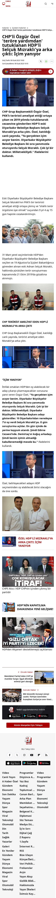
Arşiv (23, 872)
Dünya (6, 802)
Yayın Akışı (26, 876)
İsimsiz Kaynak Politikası (28, 893)
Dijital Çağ (26, 833)
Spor (5, 807)
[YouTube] (31, 755)
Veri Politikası (28, 863)
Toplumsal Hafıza (28, 790)
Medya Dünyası (28, 824)
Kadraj (23, 785)
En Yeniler (8, 850)
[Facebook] (9, 755)
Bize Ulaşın (26, 855)
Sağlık (5, 837)
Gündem (7, 785)
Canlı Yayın (8, 777)
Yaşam (6, 798)
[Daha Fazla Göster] (51, 61)
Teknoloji (7, 820)
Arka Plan (25, 798)
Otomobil (7, 824)
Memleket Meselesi (28, 802)
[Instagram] (24, 755)
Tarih (5, 833)
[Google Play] (29, 716)
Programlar (26, 772)
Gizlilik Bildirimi (28, 880)
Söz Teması (26, 820)
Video (5, 772)
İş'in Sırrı (25, 828)
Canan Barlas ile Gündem (28, 794)
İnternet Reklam (28, 846)
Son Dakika (9, 794)
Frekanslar (26, 868)
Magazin (7, 811)
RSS (22, 850)
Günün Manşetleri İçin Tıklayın (28, 725)
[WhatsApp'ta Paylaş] (46, 61)
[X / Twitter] (17, 755)
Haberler (5, 28)
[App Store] (15, 716)
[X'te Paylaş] (41, 61)
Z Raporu (25, 837)
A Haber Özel (10, 781)
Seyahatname (28, 807)
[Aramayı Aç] (45, 3)
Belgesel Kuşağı (28, 811)
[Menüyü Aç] (52, 3)
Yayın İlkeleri (27, 889)
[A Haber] (28, 4)
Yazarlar (7, 841)
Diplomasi (26, 815)
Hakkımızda (27, 885)
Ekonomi (7, 790)
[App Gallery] (42, 716)
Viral (5, 815)
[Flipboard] (39, 755)
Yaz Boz (24, 781)
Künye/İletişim (28, 859)
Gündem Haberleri (19, 28)
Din (4, 828)
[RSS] (46, 755)
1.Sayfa (24, 841)
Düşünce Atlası (28, 777)
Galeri (5, 846)
